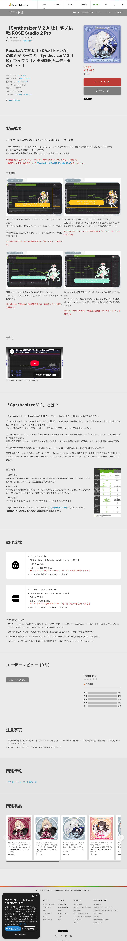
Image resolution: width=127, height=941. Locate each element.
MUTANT (61, 910)
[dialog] (21, 916)
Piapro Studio (62, 913)
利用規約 (96, 917)
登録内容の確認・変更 (81, 913)
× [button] (36, 896)
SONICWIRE (18, 4)
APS (59, 917)
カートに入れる (102, 82)
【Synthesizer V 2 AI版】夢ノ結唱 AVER (51, 850)
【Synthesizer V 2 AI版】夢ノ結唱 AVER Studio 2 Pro (28, 850)
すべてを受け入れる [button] (13, 929)
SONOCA (61, 904)
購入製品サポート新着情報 (82, 907)
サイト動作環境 (99, 913)
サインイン (96, 4)
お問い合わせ (47, 920)
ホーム (37, 890)
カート (76, 923)
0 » (27, 41)
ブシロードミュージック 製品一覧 (22, 782)
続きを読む (23, 924)
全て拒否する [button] (29, 929)
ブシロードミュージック (23, 95)
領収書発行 (77, 910)
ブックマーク (102, 90)
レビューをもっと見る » (17, 680)
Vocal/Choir (23, 79)
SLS (59, 920)
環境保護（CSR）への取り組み (104, 907)
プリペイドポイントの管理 (82, 917)
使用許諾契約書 (13, 100)
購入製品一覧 (78, 904)
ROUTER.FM (62, 907)
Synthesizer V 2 (24, 82)
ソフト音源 (22, 75)
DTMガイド (47, 907)
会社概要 (96, 904)
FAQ (44, 910)
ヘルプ (45, 917)
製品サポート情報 (48, 904)
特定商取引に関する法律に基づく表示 (106, 910)
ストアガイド (47, 913)
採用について (98, 923)
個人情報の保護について (101, 920)
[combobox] (33, 896)
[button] (121, 838)
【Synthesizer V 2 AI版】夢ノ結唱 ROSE (53, 163)
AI (29, 79)
